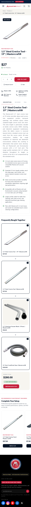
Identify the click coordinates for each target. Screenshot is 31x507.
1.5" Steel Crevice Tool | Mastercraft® (10, 437)
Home (4, 10)
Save (24, 84)
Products (9, 10)
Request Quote (9, 84)
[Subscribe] (27, 491)
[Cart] (29, 6)
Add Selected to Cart (11, 386)
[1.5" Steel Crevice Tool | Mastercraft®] (12, 422)
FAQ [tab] (25, 102)
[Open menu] (3, 6)
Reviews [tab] (17, 102)
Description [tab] (7, 102)
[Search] (24, 6)
